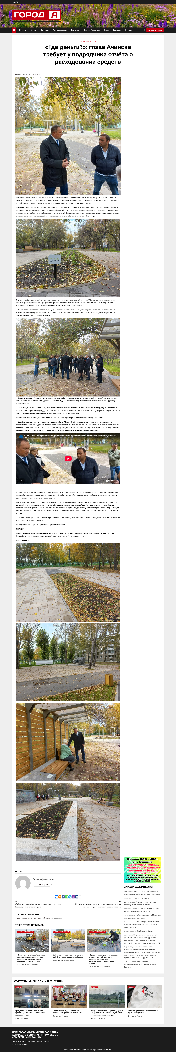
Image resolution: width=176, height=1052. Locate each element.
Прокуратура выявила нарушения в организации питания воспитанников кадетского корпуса (30, 1013)
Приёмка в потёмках (144, 931)
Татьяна (127, 961)
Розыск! (128, 30)
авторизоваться (57, 918)
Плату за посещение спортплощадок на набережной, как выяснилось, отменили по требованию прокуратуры (107, 1013)
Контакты (75, 30)
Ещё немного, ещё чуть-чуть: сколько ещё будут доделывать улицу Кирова (68, 956)
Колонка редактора (92, 30)
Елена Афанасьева (23, 74)
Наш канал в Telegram (155, 30)
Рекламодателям (60, 30)
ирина (126, 902)
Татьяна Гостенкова (68, 960)
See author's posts (42, 885)
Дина (126, 891)
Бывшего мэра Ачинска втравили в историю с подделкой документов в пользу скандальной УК (142, 924)
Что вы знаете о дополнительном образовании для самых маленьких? (67, 1012)
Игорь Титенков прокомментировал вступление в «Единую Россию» (140, 964)
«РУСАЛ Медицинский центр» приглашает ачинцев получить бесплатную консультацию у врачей (37, 904)
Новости (22, 30)
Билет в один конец (145, 898)
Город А (27, 1018)
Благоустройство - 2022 (88, 41)
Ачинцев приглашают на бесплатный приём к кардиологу (143, 1012)
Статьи (33, 30)
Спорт (106, 30)
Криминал (117, 30)
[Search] (144, 30)
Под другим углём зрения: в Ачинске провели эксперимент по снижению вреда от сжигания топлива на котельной (98, 904)
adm (125, 935)
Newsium (98, 1050)
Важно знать (57, 987)
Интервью (45, 30)
